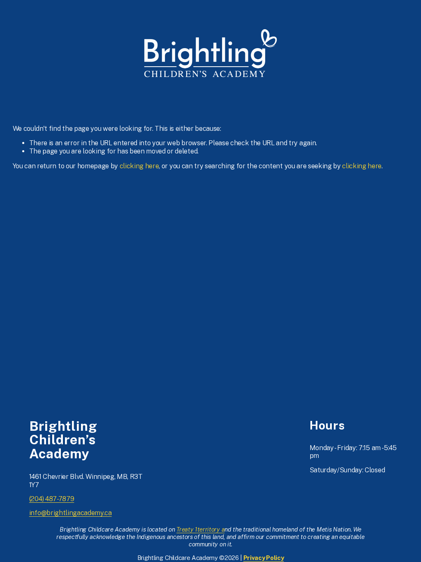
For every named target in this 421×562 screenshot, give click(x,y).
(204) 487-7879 (51, 499)
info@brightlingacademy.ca (70, 513)
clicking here (139, 166)
